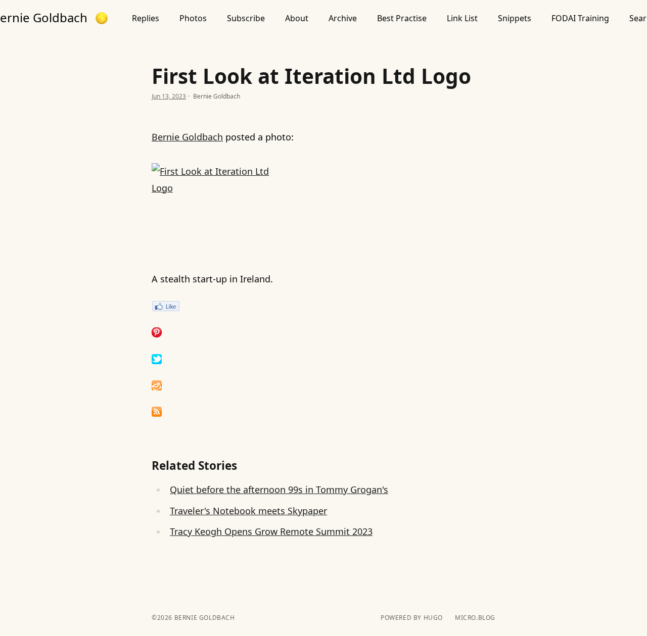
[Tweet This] (323, 359)
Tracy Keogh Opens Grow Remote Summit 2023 (271, 531)
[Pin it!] (323, 332)
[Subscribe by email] (323, 385)
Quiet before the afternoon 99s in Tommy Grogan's (279, 489)
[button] (102, 18)
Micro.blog (475, 618)
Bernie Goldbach (187, 137)
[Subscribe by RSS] (323, 412)
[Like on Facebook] (323, 306)
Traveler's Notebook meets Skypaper (248, 511)
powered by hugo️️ (412, 618)
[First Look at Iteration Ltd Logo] (323, 208)
